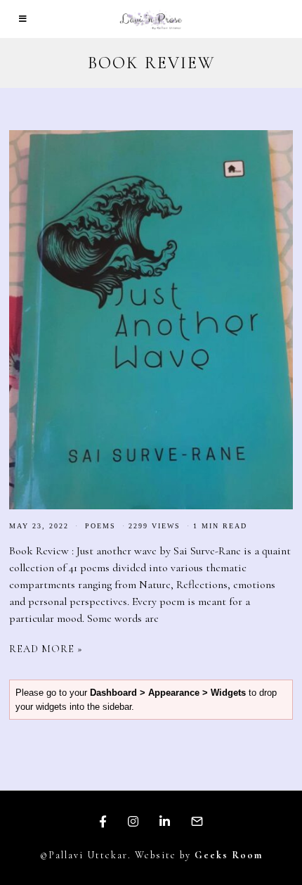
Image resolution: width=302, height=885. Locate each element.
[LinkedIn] (164, 821)
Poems (100, 526)
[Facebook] (103, 821)
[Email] (197, 821)
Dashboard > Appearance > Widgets (168, 692)
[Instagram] (133, 821)
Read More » (46, 649)
